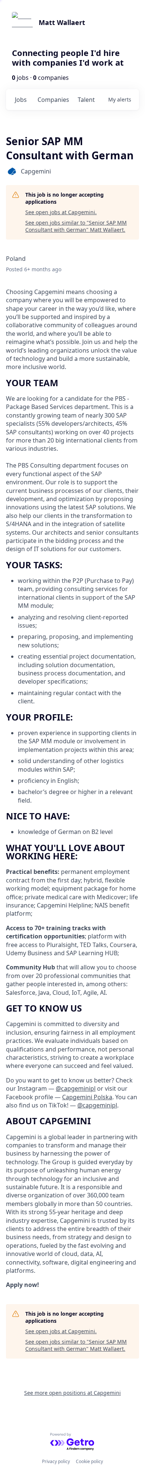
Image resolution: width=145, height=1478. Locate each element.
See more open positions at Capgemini (72, 1392)
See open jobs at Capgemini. (61, 212)
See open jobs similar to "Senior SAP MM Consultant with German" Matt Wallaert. (76, 226)
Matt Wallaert (62, 22)
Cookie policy (89, 1461)
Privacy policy (56, 1461)
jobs (21, 100)
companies (53, 100)
